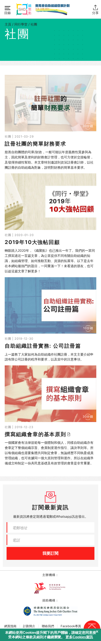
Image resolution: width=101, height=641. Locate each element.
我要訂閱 (50, 553)
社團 (34, 24)
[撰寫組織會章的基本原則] (50, 415)
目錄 (7, 13)
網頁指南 (10, 626)
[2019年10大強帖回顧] (50, 223)
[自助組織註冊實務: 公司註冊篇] (50, 319)
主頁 (8, 24)
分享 (95, 13)
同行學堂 (20, 24)
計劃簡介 (29, 626)
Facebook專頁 (71, 626)
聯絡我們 (48, 626)
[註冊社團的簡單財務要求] (50, 122)
